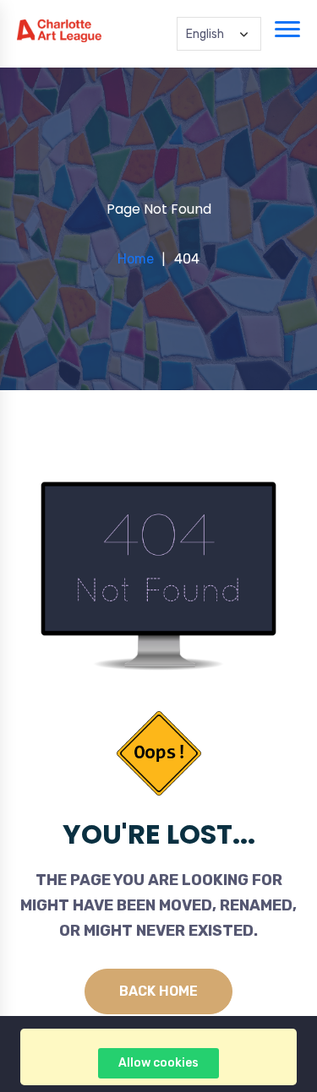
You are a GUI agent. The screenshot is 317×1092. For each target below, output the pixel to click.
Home (136, 259)
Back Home (158, 991)
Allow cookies (158, 1063)
